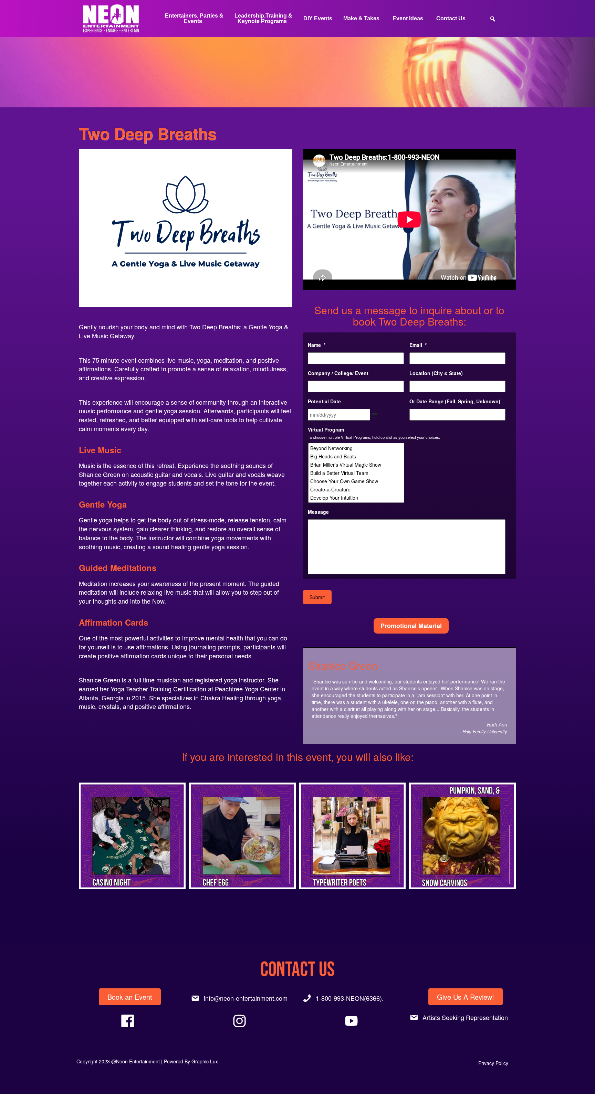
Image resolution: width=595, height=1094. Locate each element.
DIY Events (317, 18)
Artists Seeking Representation (465, 1017)
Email (418, 345)
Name (316, 345)
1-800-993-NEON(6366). (350, 998)
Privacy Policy (493, 1063)
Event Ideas (408, 18)
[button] (132, 836)
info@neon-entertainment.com (246, 998)
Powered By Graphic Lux (191, 1061)
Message (318, 512)
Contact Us (451, 18)
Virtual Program (326, 429)
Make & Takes (361, 18)
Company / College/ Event (338, 373)
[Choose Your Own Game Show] (357, 481)
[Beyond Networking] (357, 448)
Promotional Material (411, 625)
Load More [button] (297, 917)
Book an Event (129, 997)
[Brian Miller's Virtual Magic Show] (357, 464)
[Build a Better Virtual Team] (357, 473)
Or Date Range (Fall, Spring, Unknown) (454, 401)
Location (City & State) (436, 373)
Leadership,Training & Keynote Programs (263, 18)
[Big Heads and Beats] (357, 456)
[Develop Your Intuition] (357, 497)
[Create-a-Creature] (357, 489)
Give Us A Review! (465, 997)
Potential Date (324, 401)
